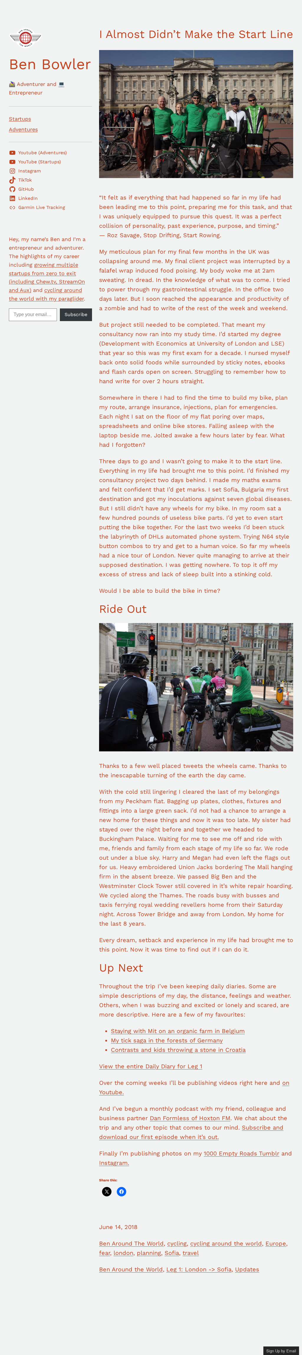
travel (191, 1252)
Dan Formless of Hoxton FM (190, 1118)
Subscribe (76, 314)
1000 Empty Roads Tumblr (241, 1153)
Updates (247, 1269)
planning (149, 1252)
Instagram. (114, 1162)
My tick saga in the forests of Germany (167, 1040)
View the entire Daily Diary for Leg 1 (150, 1066)
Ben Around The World (131, 1243)
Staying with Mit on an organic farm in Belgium (178, 1030)
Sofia (172, 1252)
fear (104, 1252)
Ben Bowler (50, 64)
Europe (275, 1243)
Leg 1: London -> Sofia (199, 1269)
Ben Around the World (131, 1269)
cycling (177, 1243)
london (123, 1252)
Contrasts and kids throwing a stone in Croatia (178, 1049)
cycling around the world (226, 1243)
